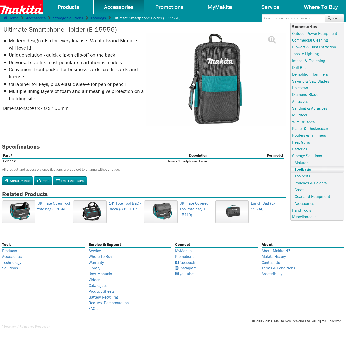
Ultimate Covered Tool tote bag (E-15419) (194, 209)
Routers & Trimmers (309, 135)
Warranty (96, 262)
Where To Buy (100, 256)
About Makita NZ (276, 250)
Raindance (27, 326)
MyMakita (220, 6)
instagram (188, 267)
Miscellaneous (304, 216)
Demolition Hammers (310, 74)
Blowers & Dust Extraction (314, 46)
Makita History (274, 256)
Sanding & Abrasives (309, 108)
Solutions (10, 267)
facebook (187, 262)
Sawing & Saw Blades (310, 81)
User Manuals (100, 273)
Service (270, 6)
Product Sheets (101, 291)
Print (45, 180)
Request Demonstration (109, 302)
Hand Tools (301, 210)
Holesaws (300, 87)
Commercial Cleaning (310, 40)
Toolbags (98, 18)
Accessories (119, 6)
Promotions (169, 6)
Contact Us (271, 262)
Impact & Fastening (308, 60)
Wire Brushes (303, 121)
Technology (11, 262)
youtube (186, 273)
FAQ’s (93, 308)
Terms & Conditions (278, 267)
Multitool (299, 114)
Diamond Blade (305, 94)
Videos (94, 279)
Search (336, 18)
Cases (299, 189)
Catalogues (98, 285)
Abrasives (300, 101)
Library (94, 267)
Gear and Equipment (312, 196)
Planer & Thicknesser (310, 128)
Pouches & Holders (311, 182)
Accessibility (272, 273)
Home (13, 18)
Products (68, 6)
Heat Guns (301, 142)
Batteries (299, 148)
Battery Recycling (103, 297)
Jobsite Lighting (305, 53)
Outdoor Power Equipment (314, 33)
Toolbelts (302, 176)
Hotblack (10, 326)
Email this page (72, 180)
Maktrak (302, 162)
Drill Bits (299, 67)
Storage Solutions (68, 18)
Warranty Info (19, 180)
